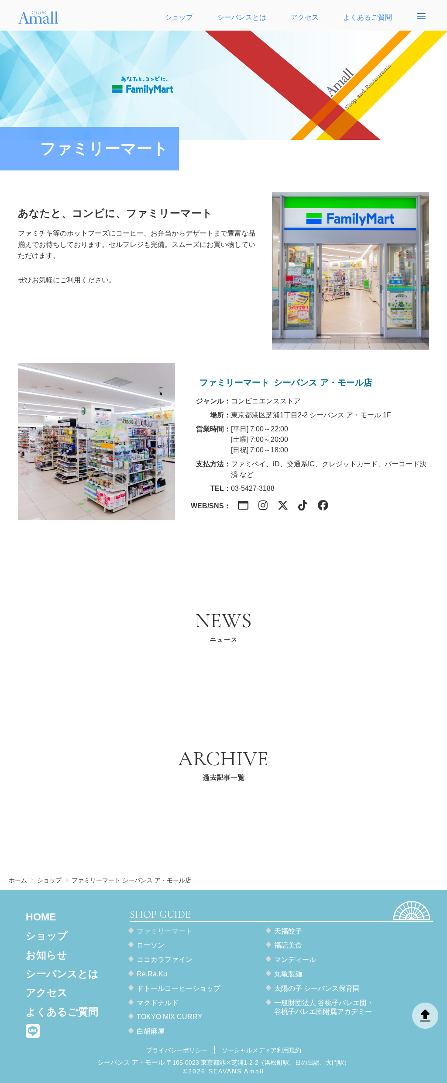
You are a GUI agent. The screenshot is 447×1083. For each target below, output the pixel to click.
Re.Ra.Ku (152, 974)
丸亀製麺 (288, 974)
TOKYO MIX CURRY (170, 1017)
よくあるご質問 (367, 17)
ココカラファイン (165, 959)
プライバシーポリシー (176, 1050)
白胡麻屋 (151, 1031)
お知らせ (46, 955)
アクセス (305, 17)
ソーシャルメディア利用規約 (261, 1050)
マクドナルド (158, 1003)
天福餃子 (288, 931)
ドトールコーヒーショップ (178, 988)
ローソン (151, 945)
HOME (41, 917)
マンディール (295, 959)
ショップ (179, 17)
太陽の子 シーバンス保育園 (317, 988)
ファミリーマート (165, 931)
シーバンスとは (241, 17)
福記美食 (288, 945)
